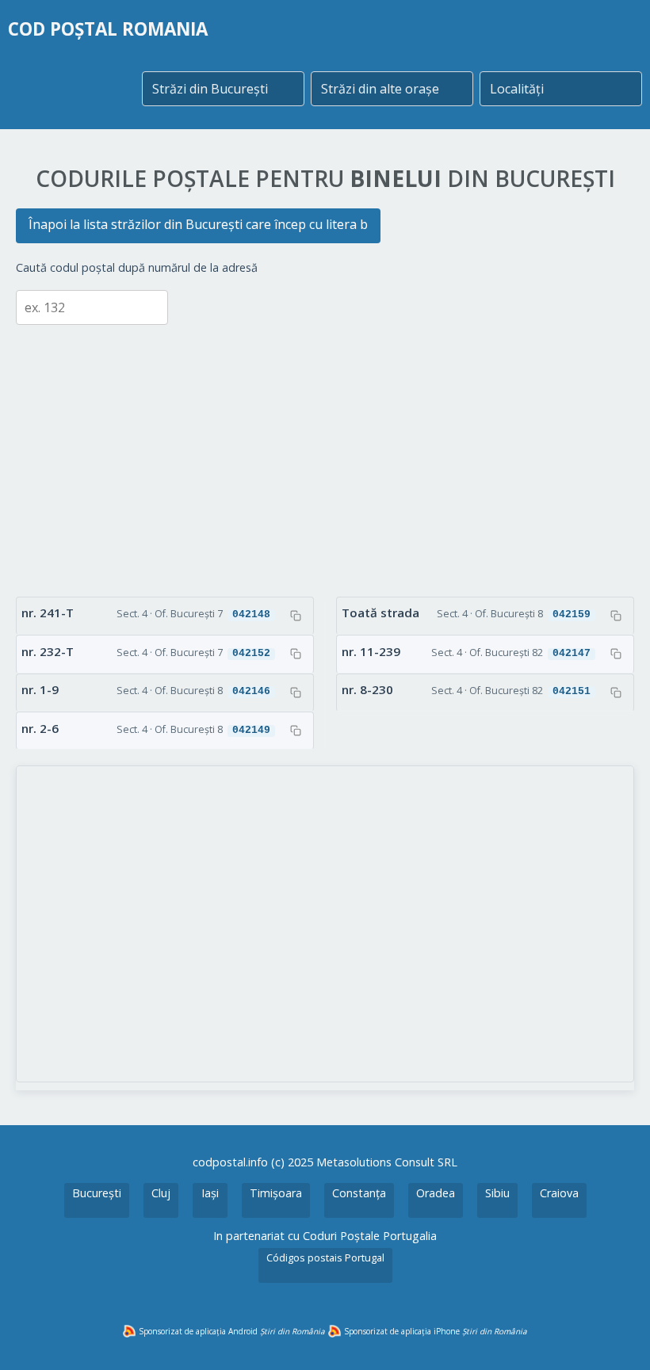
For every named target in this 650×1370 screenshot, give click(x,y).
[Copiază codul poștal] (295, 615)
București (96, 1192)
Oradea (435, 1192)
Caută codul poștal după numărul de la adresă (137, 267)
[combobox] (223, 88)
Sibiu (497, 1192)
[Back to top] (616, 1336)
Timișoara (276, 1192)
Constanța (359, 1192)
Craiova (559, 1192)
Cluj (160, 1192)
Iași (210, 1192)
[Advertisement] (325, 449)
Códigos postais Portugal (325, 1257)
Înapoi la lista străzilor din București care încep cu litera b (198, 224)
